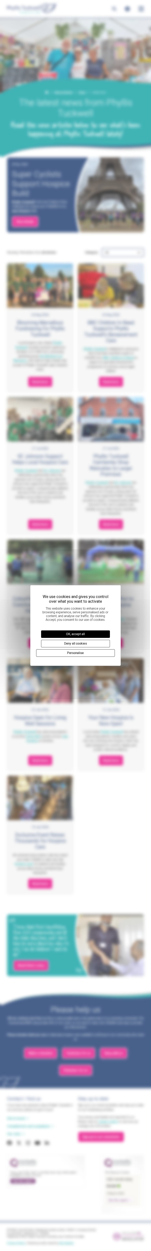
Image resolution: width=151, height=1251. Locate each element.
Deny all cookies (75, 643)
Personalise (75, 653)
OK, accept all (75, 634)
